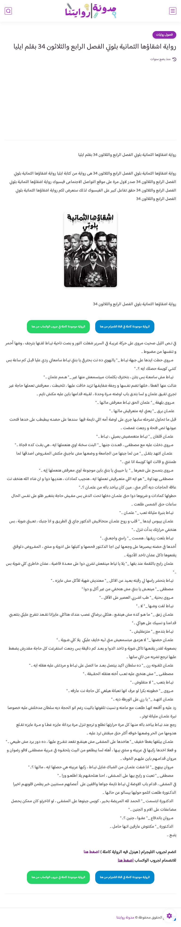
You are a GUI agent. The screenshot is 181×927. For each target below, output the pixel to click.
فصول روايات (164, 35)
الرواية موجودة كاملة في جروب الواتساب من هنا (58, 326)
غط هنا (89, 852)
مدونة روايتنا (125, 918)
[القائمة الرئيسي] (172, 11)
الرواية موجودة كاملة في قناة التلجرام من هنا (125, 326)
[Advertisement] (90, 97)
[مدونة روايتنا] (90, 11)
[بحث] (8, 11)
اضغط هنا (126, 860)
